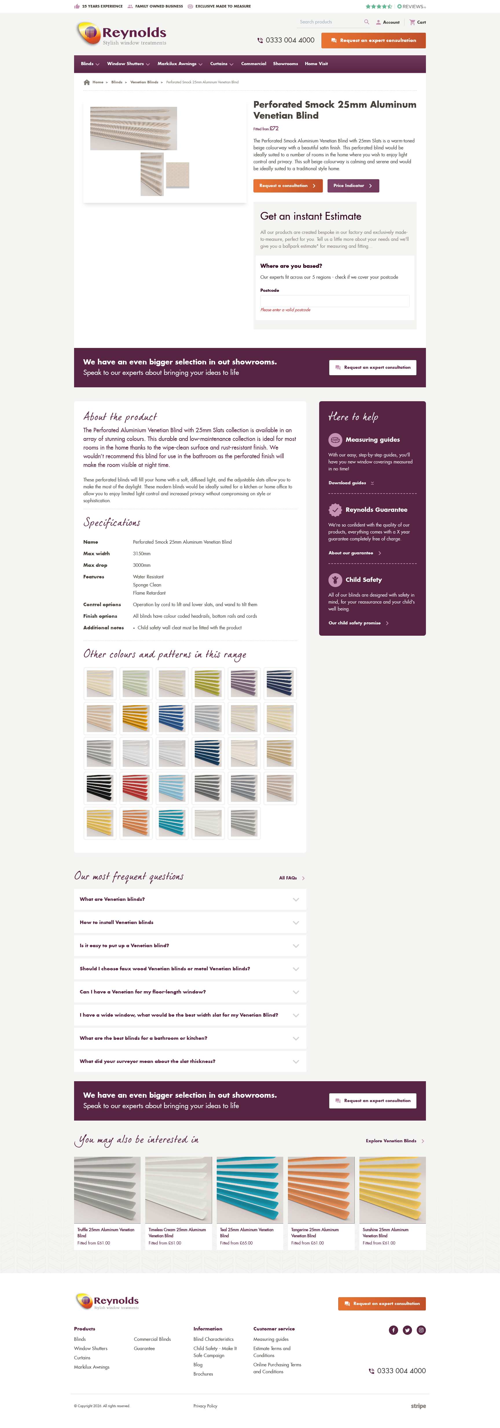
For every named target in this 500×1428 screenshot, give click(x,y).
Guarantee (144, 1348)
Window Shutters (90, 1348)
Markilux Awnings (91, 1367)
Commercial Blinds (152, 1339)
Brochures (203, 1374)
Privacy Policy (205, 1406)
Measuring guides (270, 1339)
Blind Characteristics (214, 1339)
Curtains (82, 1358)
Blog (198, 1365)
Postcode (269, 291)
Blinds (80, 1339)
